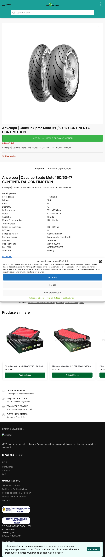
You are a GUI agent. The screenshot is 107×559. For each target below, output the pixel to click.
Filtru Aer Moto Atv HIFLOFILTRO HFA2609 (71, 366)
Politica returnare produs (14, 496)
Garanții (6, 500)
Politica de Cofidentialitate (14, 489)
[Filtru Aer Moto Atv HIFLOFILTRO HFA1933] (25, 340)
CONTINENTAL (71, 302)
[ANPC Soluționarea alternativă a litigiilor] (52, 510)
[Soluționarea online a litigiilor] (52, 521)
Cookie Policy (55, 552)
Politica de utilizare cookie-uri (41, 298)
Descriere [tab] (39, 168)
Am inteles (93, 549)
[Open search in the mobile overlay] (52, 12)
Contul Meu (7, 467)
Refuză (52, 285)
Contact (6, 470)
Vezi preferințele (52, 292)
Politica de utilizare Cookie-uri (16, 493)
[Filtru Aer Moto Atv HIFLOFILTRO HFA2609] (72, 340)
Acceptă (52, 277)
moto (82, 302)
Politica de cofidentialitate (64, 298)
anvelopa (60, 302)
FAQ (4, 474)
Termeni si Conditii (11, 485)
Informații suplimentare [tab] (59, 168)
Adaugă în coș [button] (25, 375)
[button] (100, 261)
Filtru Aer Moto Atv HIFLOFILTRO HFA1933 (24, 366)
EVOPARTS (7, 256)
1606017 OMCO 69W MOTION (41, 302)
